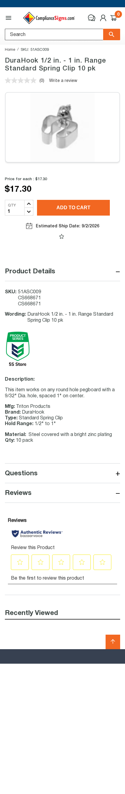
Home (10, 49)
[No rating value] (22, 80)
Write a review (63, 80)
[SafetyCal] (18, 365)
